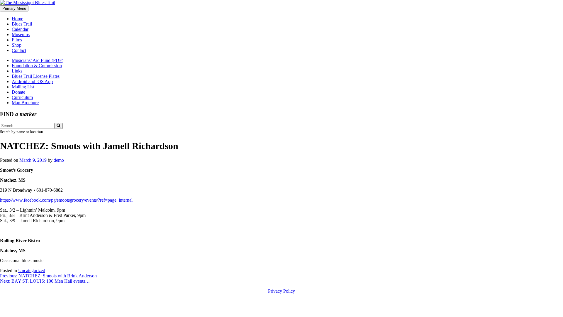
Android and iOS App (32, 81)
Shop (16, 45)
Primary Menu (14, 8)
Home (17, 18)
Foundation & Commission (37, 65)
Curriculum (22, 97)
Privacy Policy (281, 291)
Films (17, 39)
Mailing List (23, 86)
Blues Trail (22, 23)
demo (59, 160)
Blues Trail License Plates (36, 76)
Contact (19, 50)
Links (17, 70)
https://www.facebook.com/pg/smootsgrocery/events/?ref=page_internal (66, 200)
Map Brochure (25, 102)
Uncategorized (31, 270)
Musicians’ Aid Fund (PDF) (37, 60)
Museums (21, 34)
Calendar (20, 29)
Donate (18, 92)
